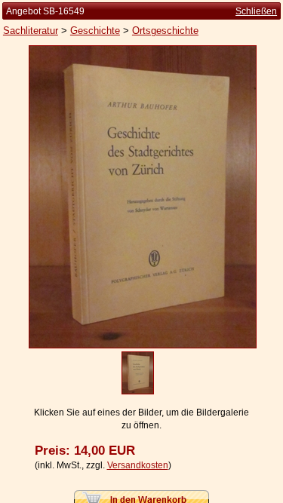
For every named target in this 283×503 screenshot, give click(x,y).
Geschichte (95, 30)
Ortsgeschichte (165, 30)
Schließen (256, 11)
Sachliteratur (30, 30)
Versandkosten (137, 465)
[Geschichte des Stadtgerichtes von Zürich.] (143, 345)
